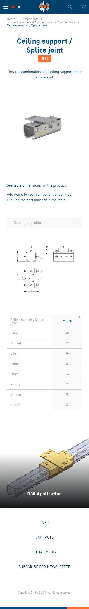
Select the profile (27, 223)
